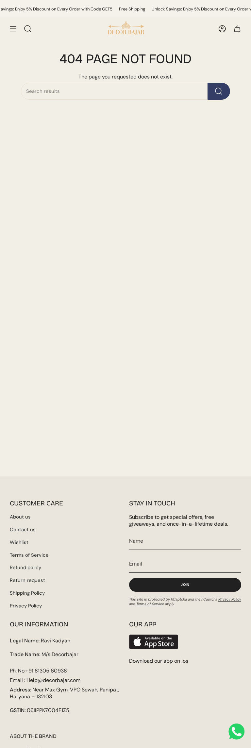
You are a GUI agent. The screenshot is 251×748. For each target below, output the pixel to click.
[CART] (237, 29)
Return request (27, 580)
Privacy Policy (26, 606)
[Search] (219, 91)
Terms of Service (29, 555)
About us (20, 517)
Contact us (23, 529)
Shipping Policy (27, 593)
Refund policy (25, 567)
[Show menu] (13, 29)
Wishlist (19, 542)
